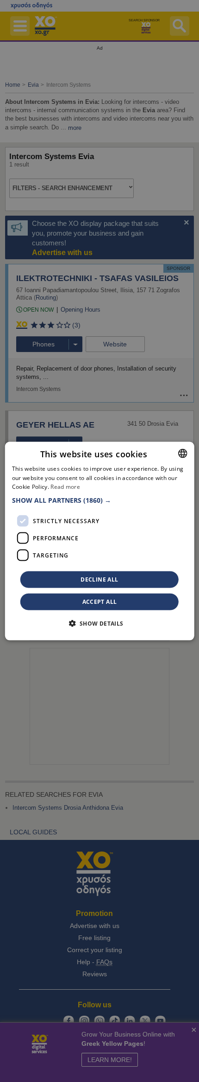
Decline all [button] (99, 579)
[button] (99, 500)
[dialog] (99, 541)
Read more (65, 487)
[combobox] (182, 453)
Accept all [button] (99, 602)
